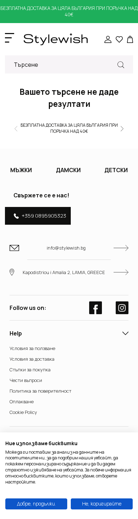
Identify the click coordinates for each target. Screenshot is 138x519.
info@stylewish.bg (66, 248)
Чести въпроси (26, 380)
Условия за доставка (32, 359)
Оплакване (22, 401)
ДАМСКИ (68, 170)
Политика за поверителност (40, 391)
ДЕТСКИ (116, 170)
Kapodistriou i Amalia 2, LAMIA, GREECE (64, 272)
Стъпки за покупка (30, 369)
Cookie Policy (23, 412)
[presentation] (16, 128)
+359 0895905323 (44, 215)
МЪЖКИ (21, 170)
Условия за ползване (32, 348)
